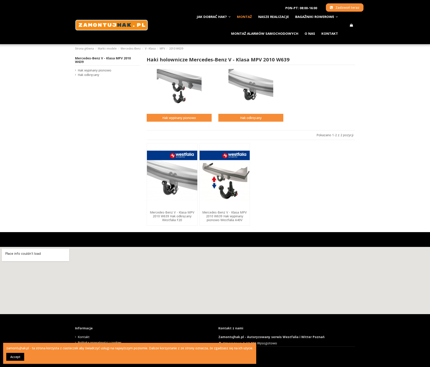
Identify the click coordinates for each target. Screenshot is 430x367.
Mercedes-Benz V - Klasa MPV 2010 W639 (103, 60)
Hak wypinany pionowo (179, 118)
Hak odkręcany (251, 118)
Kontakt (84, 337)
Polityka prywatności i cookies (100, 342)
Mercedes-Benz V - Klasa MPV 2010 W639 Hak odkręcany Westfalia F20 (172, 216)
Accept (15, 357)
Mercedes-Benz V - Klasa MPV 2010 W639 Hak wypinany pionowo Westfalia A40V (224, 216)
